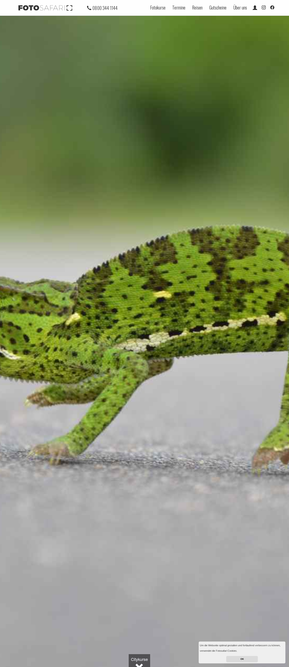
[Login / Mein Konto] (254, 7)
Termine (178, 7)
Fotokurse (157, 7)
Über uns (240, 7)
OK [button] (242, 659)
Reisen (197, 7)
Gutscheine (217, 7)
